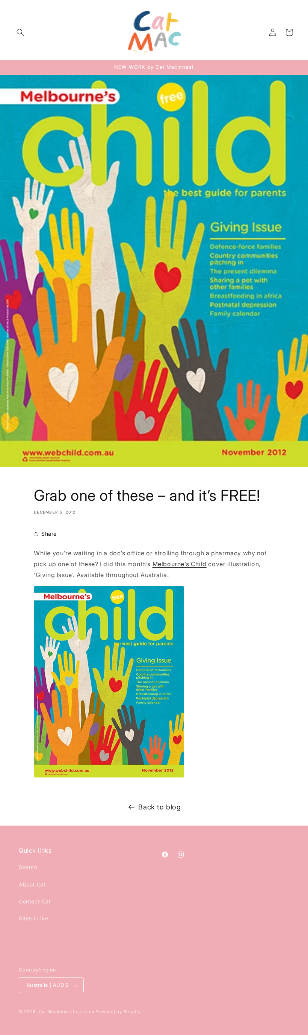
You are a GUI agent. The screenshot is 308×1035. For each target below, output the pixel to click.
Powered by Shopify (118, 1011)
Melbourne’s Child (179, 564)
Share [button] (49, 533)
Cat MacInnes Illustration (67, 1011)
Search (28, 867)
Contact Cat (35, 901)
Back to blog (159, 807)
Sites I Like (33, 918)
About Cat (32, 884)
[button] (20, 32)
